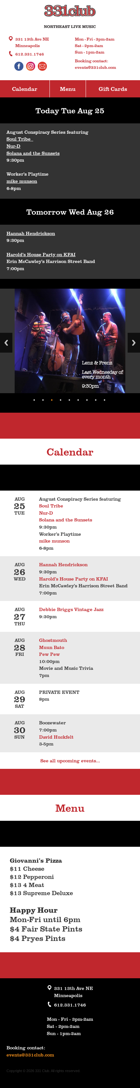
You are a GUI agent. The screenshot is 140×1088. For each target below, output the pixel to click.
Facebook (19, 66)
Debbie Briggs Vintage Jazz (71, 609)
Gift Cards (113, 89)
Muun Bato (51, 647)
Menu (68, 89)
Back (6, 343)
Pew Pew (49, 654)
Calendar (24, 89)
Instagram (30, 66)
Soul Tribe (20, 138)
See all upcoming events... (70, 760)
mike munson (22, 181)
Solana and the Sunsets (33, 153)
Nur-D (14, 146)
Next (134, 343)
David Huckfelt (56, 736)
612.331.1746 (29, 54)
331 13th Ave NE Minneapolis (32, 42)
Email (42, 66)
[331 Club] (70, 17)
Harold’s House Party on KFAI (41, 254)
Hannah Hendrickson (31, 233)
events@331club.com (95, 67)
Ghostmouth (53, 640)
